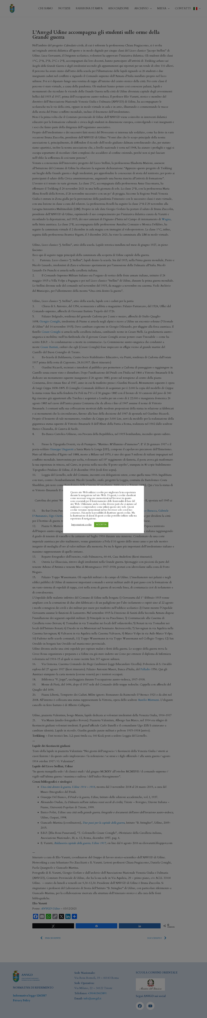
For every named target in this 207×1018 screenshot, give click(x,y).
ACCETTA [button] (101, 524)
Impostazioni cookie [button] (81, 524)
